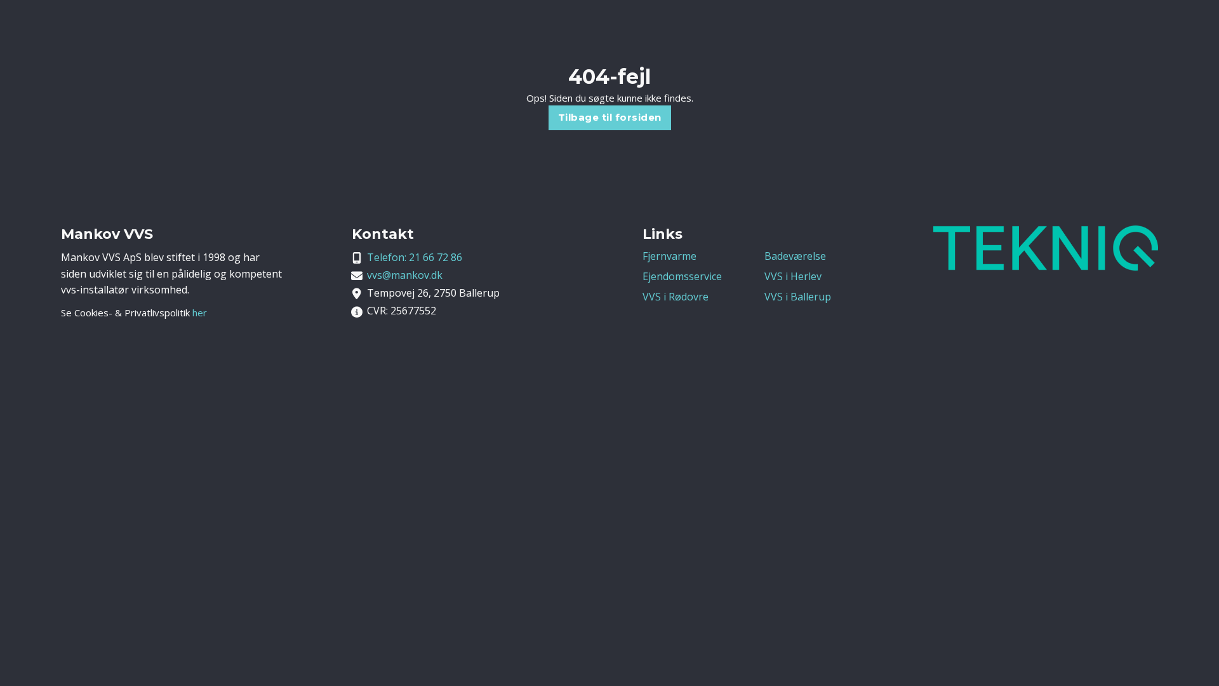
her (199, 312)
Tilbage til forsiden (610, 117)
